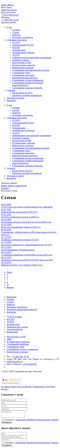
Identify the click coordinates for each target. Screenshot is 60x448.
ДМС (9, 339)
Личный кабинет (15, 329)
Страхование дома (21, 72)
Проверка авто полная (17, 327)
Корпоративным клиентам (25, 78)
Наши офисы (7, 5)
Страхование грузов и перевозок (27, 80)
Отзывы (16, 30)
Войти (4, 185)
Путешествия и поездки (23, 65)
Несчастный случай (21, 62)
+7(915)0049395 (29, 364)
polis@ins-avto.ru (9, 10)
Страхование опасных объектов (27, 88)
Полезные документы (22, 37)
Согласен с (31, 419)
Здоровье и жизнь (20, 60)
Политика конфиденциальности (22, 309)
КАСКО (16, 47)
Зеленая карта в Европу (23, 52)
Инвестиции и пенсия (22, 67)
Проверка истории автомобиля (27, 95)
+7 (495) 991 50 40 (20, 356)
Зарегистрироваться (17, 185)
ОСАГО (16, 42)
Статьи (15, 32)
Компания (11, 297)
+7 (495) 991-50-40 (10, 20)
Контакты (11, 100)
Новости (16, 35)
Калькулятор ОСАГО (22, 93)
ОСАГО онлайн (14, 317)
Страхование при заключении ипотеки (30, 70)
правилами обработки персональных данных (36, 419)
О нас (9, 27)
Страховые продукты (17, 40)
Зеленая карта (18, 50)
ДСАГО (16, 55)
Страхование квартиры (23, 75)
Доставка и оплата (15, 98)
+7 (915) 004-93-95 (10, 15)
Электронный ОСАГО (23, 45)
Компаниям (12, 332)
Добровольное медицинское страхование (31, 57)
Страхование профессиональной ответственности (27, 84)
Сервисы (11, 90)
